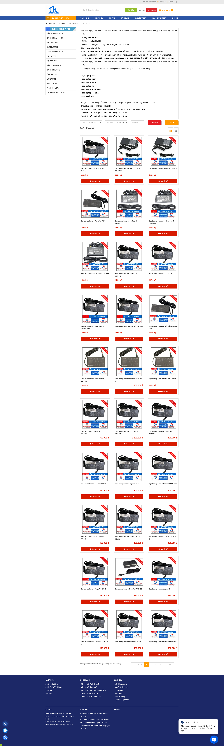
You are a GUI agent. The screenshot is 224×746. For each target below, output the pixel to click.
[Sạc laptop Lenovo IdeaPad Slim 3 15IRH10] (129, 256)
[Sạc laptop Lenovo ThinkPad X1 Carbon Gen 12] (95, 151)
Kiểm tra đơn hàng (148, 2)
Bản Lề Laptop (140, 18)
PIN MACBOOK (52, 43)
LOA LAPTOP (51, 79)
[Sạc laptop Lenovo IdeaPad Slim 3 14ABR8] (129, 204)
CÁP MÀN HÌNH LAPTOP (56, 93)
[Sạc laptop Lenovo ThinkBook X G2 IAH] (95, 256)
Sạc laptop (118, 693)
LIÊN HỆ (175, 18)
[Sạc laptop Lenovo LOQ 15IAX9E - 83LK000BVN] (95, 309)
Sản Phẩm (61, 23)
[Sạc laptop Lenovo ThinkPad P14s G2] (129, 572)
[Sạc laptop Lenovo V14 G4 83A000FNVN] (95, 414)
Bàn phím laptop (121, 687)
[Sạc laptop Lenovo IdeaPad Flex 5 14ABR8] (129, 519)
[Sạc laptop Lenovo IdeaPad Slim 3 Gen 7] (163, 519)
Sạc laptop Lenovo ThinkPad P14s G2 (128, 589)
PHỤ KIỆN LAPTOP (54, 88)
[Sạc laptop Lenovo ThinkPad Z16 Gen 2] (129, 361)
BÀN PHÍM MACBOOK (55, 38)
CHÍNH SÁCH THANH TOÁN (90, 697)
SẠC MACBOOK (52, 47)
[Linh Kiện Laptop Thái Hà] (61, 10)
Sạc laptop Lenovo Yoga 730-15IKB (93, 589)
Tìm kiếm (155, 122)
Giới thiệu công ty (53, 684)
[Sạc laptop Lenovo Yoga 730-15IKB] (95, 572)
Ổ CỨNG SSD (51, 74)
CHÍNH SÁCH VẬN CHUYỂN (90, 684)
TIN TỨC (112, 18)
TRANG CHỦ (84, 18)
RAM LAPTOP (52, 83)
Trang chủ (51, 23)
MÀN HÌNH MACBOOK (55, 33)
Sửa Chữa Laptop (159, 18)
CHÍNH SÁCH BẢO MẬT (89, 687)
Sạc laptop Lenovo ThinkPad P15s (93, 221)
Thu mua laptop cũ (121, 700)
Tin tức (49, 690)
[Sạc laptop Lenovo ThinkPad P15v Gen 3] (129, 309)
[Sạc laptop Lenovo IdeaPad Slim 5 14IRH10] (95, 361)
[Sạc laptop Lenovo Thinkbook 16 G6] (129, 624)
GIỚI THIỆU (99, 18)
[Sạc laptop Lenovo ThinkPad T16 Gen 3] (163, 624)
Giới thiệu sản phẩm (54, 687)
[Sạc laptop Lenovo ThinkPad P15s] (95, 204)
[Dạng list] (176, 130)
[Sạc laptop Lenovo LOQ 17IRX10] (163, 256)
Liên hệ (49, 693)
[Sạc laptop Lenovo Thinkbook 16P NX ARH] (95, 624)
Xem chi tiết (95, 181)
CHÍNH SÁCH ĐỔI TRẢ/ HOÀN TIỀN (93, 690)
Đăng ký (162, 2)
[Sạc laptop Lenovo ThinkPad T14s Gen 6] (163, 466)
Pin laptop (118, 690)
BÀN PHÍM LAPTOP (54, 70)
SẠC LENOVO (86, 23)
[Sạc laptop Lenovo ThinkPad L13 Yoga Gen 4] (163, 309)
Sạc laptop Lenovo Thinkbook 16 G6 (128, 641)
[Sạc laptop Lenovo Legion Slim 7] (163, 572)
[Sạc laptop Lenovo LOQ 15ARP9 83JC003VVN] (129, 414)
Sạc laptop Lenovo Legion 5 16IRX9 (93, 484)
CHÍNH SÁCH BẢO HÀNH (89, 693)
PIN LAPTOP (51, 56)
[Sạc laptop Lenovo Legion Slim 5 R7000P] (95, 519)
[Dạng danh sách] (170, 130)
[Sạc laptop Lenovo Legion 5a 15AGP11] (163, 151)
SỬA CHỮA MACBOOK (55, 52)
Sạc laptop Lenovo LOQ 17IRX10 (160, 273)
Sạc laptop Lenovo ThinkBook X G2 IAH (95, 273)
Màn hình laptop (120, 684)
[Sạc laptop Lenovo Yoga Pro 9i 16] (129, 466)
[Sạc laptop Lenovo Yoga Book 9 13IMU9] (163, 414)
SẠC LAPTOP (73, 23)
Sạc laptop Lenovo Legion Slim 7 (160, 589)
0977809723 (152, 10)
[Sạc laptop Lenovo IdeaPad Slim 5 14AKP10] (163, 204)
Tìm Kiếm (130, 10)
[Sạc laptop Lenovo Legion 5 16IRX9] (95, 466)
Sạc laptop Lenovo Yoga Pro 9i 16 (127, 484)
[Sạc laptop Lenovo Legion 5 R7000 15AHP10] (129, 151)
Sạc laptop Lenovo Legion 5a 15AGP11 (163, 168)
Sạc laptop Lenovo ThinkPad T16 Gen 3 (163, 641)
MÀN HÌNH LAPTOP (54, 65)
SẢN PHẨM (125, 18)
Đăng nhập (173, 2)
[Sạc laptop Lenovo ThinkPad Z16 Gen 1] (163, 361)
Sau (170, 664)
